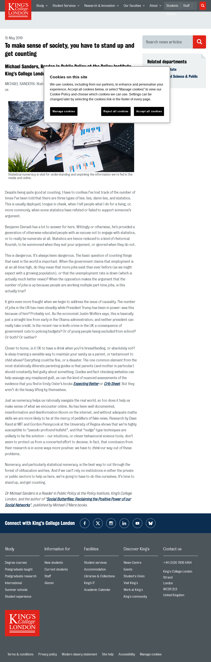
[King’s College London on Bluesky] (151, 523)
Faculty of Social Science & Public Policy (172, 78)
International (22, 584)
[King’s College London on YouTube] (137, 523)
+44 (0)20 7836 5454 (177, 562)
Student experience (22, 597)
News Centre (141, 563)
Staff (186, 5)
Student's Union (141, 577)
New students (62, 563)
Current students (62, 570)
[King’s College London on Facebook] (85, 523)
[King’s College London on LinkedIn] (124, 523)
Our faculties (135, 6)
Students (172, 5)
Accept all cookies (149, 111)
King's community (141, 597)
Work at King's (141, 590)
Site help (108, 654)
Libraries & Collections (101, 577)
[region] (107, 94)
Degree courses (22, 563)
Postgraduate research (22, 577)
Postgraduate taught (22, 570)
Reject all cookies (115, 111)
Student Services (67, 6)
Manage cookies (151, 654)
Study (43, 6)
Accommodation (101, 570)
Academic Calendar (101, 590)
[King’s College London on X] (98, 523)
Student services (101, 563)
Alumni (62, 584)
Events (141, 570)
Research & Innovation (102, 6)
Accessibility (126, 654)
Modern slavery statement (79, 654)
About (157, 6)
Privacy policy (47, 654)
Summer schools (22, 590)
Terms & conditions (20, 654)
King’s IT (101, 584)
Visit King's (141, 584)
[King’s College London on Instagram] (111, 523)
